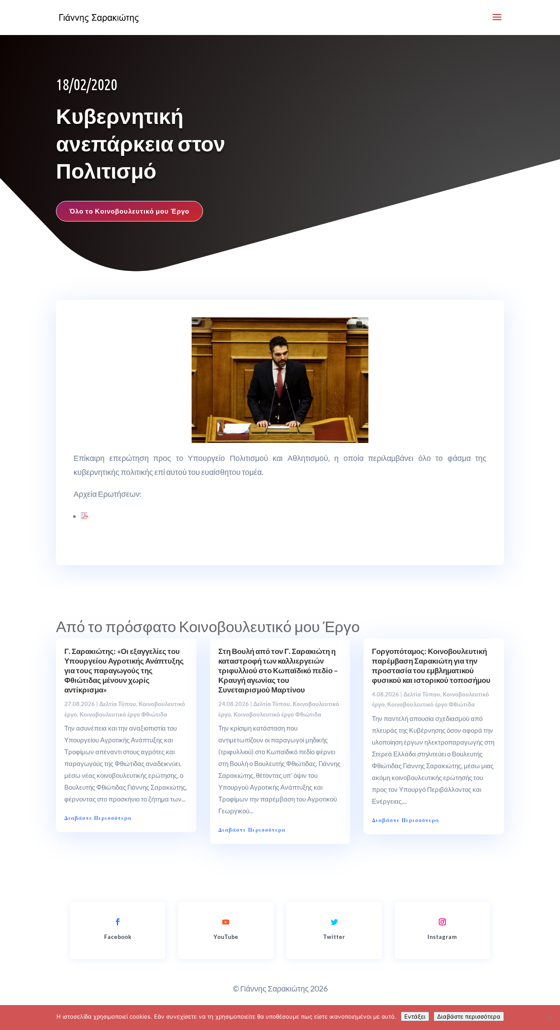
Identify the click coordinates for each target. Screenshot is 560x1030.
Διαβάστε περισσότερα (468, 1016)
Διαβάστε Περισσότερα (98, 818)
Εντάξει (415, 1016)
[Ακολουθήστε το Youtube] (226, 922)
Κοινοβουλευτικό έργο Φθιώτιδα (123, 714)
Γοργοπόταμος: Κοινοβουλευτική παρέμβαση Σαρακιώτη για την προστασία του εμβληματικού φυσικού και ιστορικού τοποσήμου (431, 666)
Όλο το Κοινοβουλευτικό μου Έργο (129, 211)
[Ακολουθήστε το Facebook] (118, 922)
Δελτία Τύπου (117, 703)
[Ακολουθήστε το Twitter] (334, 922)
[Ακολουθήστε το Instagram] (442, 922)
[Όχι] (549, 1017)
